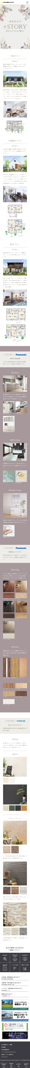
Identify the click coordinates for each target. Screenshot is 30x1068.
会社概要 (3, 1047)
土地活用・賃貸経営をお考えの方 (10, 977)
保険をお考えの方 (6, 994)
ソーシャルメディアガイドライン (9, 1052)
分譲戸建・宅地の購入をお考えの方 (11, 983)
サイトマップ (4, 1057)
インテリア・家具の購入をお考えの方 (11, 988)
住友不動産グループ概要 (7, 1044)
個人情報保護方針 (5, 1049)
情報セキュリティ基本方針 (7, 1054)
